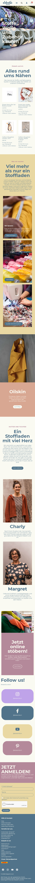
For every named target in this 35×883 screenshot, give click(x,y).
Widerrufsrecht (6, 852)
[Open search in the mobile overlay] (22, 3)
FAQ (2, 821)
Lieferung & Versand (7, 826)
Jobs (2, 850)
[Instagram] (8, 870)
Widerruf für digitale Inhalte (7, 854)
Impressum (4, 848)
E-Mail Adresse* (7, 786)
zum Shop (9, 279)
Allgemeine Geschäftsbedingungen (8, 846)
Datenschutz (5, 844)
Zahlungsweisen (6, 856)
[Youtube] (12, 870)
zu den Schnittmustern (13, 323)
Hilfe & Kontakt (6, 823)
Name (4, 792)
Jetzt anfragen (11, 235)
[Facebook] (3, 870)
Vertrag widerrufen (7, 824)
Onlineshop (21, 83)
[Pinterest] (17, 870)
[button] (16, 3)
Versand (8, 111)
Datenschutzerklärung (20, 798)
